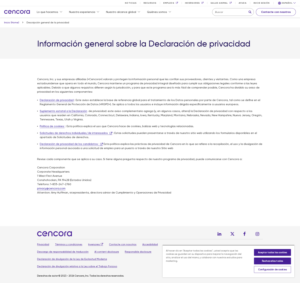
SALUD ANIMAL (219, 3)
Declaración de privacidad (57, 100)
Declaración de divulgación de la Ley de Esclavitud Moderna (72, 259)
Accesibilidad (150, 244)
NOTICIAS (131, 3)
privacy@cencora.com (51, 188)
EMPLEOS (168, 3)
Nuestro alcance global (121, 12)
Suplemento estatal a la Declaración (63, 111)
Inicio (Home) (12, 22)
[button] (287, 3)
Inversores (94, 244)
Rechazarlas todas (272, 261)
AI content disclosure (106, 251)
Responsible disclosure (138, 251)
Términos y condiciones (68, 244)
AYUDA (243, 3)
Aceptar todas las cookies (272, 252)
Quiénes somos (157, 12)
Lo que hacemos (47, 12)
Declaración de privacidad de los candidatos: (69, 144)
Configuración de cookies (272, 269)
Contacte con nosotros (122, 244)
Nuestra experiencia (82, 12)
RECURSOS (150, 3)
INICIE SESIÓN (261, 3)
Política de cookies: (52, 126)
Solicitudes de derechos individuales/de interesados (74, 133)
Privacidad (43, 244)
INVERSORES (192, 3)
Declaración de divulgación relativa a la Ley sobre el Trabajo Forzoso (77, 266)
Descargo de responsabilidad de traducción (63, 251)
